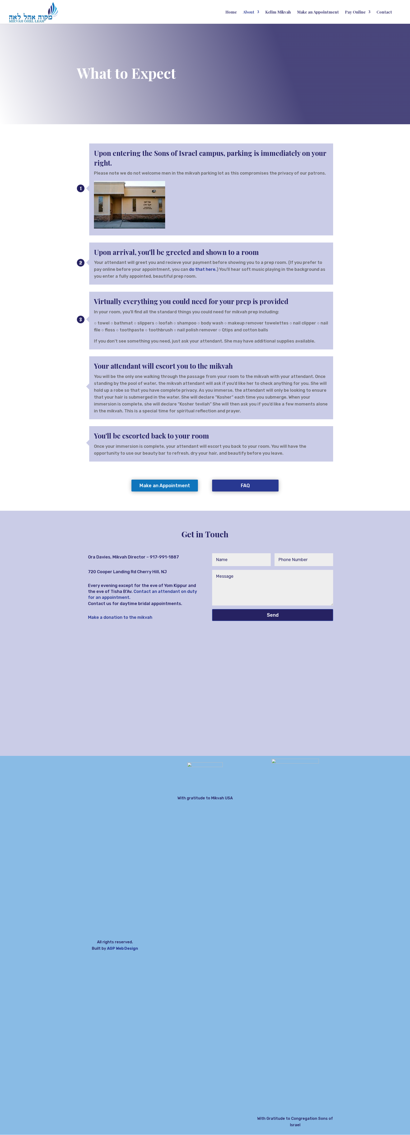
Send (273, 615)
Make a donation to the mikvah (120, 617)
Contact (384, 12)
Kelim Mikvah (278, 12)
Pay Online (355, 12)
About (248, 12)
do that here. (203, 269)
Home (231, 12)
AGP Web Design (122, 948)
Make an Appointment (318, 12)
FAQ (245, 485)
